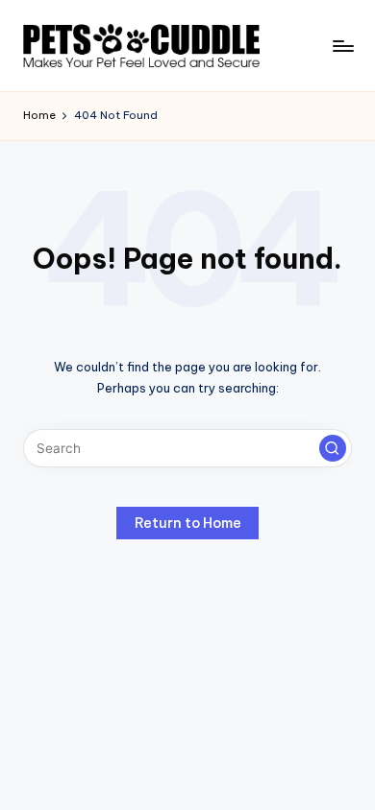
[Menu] (342, 45)
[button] (332, 448)
